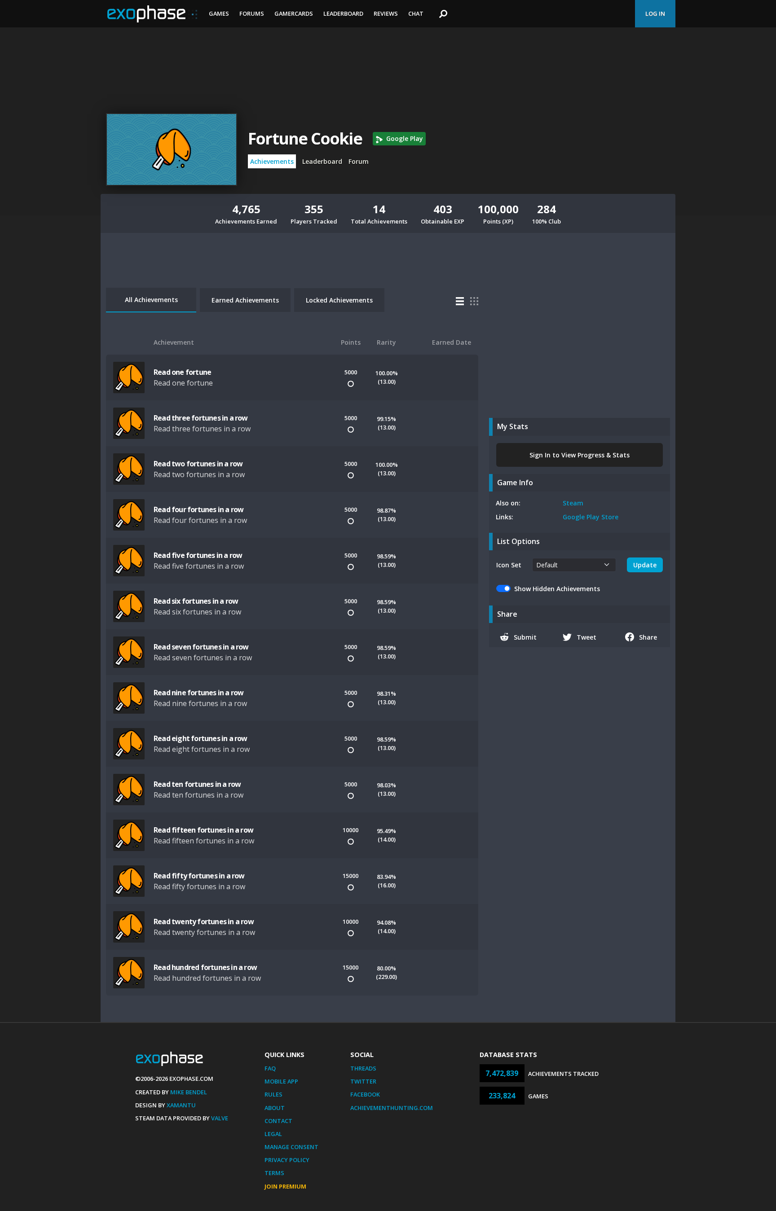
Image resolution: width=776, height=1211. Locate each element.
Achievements (272, 161)
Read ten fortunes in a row (197, 784)
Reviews (386, 13)
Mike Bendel (188, 1092)
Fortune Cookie (305, 138)
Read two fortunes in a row (198, 464)
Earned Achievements (245, 300)
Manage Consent (291, 1147)
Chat (415, 13)
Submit (525, 637)
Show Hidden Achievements (557, 588)
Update (645, 565)
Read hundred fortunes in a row (205, 967)
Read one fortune (182, 372)
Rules (273, 1094)
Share (648, 637)
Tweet (586, 637)
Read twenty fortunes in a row (204, 921)
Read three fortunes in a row (201, 418)
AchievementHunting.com (391, 1108)
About (275, 1108)
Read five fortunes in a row (198, 555)
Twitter (363, 1081)
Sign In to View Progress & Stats (579, 455)
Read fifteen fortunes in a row (203, 830)
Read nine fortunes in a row (198, 693)
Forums (251, 13)
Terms (274, 1173)
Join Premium (285, 1186)
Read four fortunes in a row (198, 509)
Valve (219, 1118)
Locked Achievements (339, 300)
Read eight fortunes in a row (200, 738)
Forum (358, 161)
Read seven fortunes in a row (201, 647)
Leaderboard (343, 13)
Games (219, 13)
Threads (363, 1068)
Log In (655, 13)
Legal (273, 1134)
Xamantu (181, 1105)
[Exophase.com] (152, 14)
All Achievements (151, 299)
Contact (278, 1121)
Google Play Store (590, 517)
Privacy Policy (287, 1160)
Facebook (365, 1094)
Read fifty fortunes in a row (199, 876)
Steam (573, 503)
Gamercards (293, 13)
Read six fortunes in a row (196, 601)
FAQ (270, 1068)
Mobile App (281, 1081)
